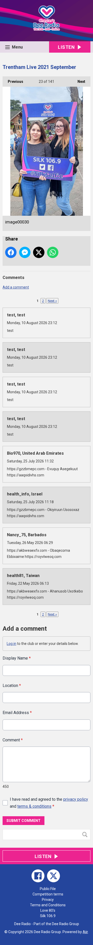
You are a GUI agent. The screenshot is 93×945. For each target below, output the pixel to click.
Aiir (85, 932)
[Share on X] (38, 252)
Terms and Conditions (48, 905)
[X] (53, 875)
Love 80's (47, 910)
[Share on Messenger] (24, 252)
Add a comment (16, 287)
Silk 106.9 (48, 916)
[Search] (86, 834)
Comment (13, 740)
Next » (52, 301)
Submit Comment (23, 821)
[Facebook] (38, 875)
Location (12, 685)
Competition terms (48, 894)
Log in (11, 644)
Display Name (17, 658)
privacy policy (75, 799)
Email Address (17, 712)
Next (78, 81)
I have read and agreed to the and (49, 803)
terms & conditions (34, 806)
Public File (48, 889)
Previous (13, 81)
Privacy (48, 900)
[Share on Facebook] (11, 252)
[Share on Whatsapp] (52, 252)
